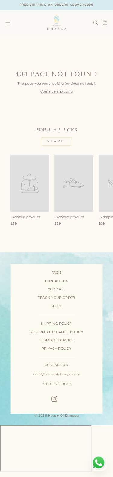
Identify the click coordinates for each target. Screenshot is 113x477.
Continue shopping (56, 91)
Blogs (56, 306)
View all (56, 141)
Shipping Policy (56, 323)
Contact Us (56, 281)
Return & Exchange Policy (56, 332)
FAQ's (57, 272)
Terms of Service (56, 340)
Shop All (56, 289)
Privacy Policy (57, 348)
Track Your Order (56, 297)
